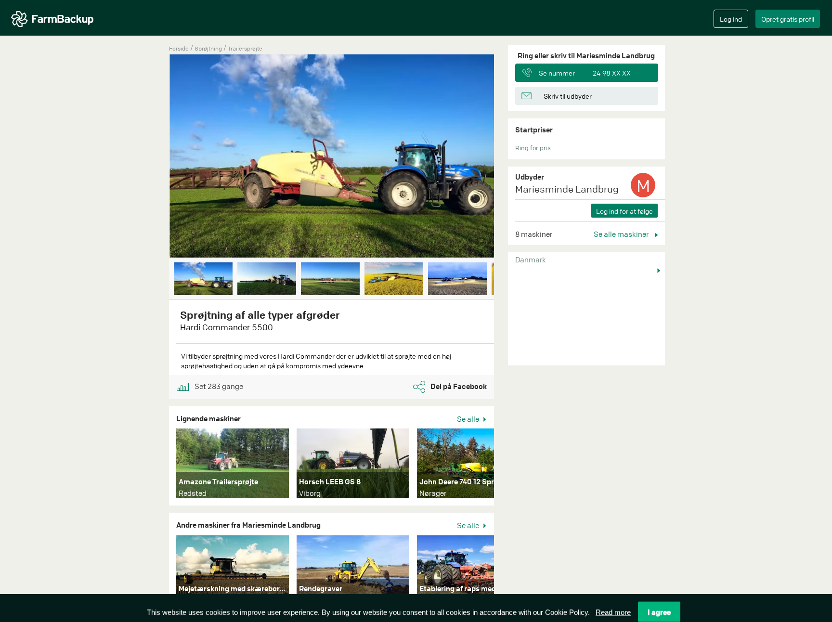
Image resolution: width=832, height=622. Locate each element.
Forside (179, 48)
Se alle (469, 419)
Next (508, 157)
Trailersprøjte (245, 48)
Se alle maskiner (622, 234)
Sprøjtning (209, 48)
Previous (154, 157)
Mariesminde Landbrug (567, 189)
